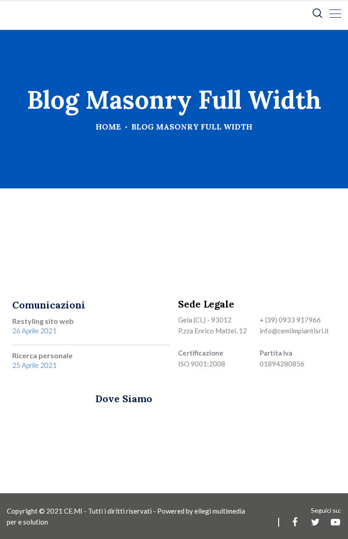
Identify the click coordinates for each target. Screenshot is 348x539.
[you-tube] (335, 522)
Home (108, 127)
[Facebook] (294, 522)
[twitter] (315, 522)
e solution (33, 522)
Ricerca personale (42, 355)
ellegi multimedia (219, 511)
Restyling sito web (43, 321)
